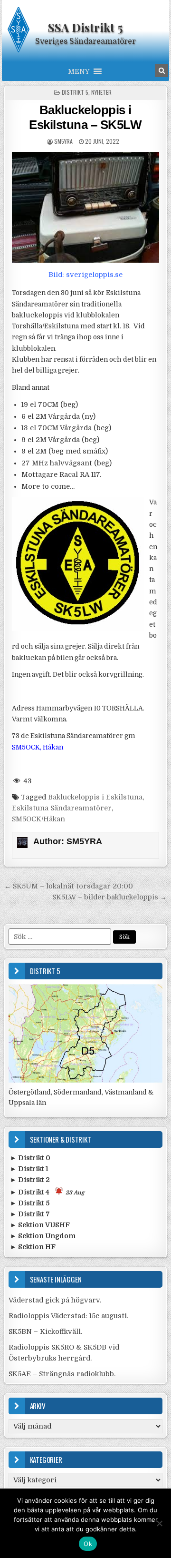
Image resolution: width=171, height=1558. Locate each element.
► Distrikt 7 (30, 1214)
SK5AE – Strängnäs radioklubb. (62, 1374)
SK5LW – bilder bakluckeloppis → (109, 897)
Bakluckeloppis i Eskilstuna (95, 797)
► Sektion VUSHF (40, 1225)
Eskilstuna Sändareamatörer (62, 808)
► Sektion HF (33, 1247)
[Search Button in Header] (161, 70)
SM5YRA (63, 141)
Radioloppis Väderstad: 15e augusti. (68, 1316)
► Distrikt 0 (30, 1158)
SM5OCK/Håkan (38, 819)
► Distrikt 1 (29, 1169)
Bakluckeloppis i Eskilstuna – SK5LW (85, 117)
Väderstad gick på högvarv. (55, 1300)
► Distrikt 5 (29, 1203)
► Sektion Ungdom (43, 1236)
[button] (78, 71)
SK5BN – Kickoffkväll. (45, 1331)
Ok (88, 1544)
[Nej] (159, 1523)
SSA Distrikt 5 (85, 27)
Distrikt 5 (75, 92)
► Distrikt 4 (47, 1192)
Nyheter (101, 92)
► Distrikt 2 (30, 1179)
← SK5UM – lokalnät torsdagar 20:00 (68, 886)
